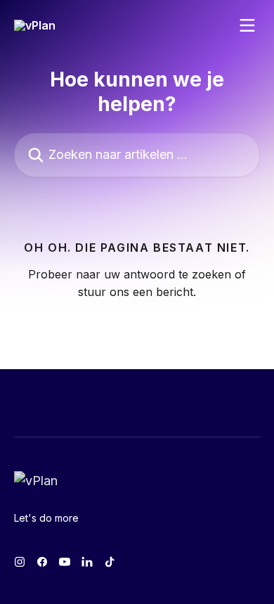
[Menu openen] (247, 25)
